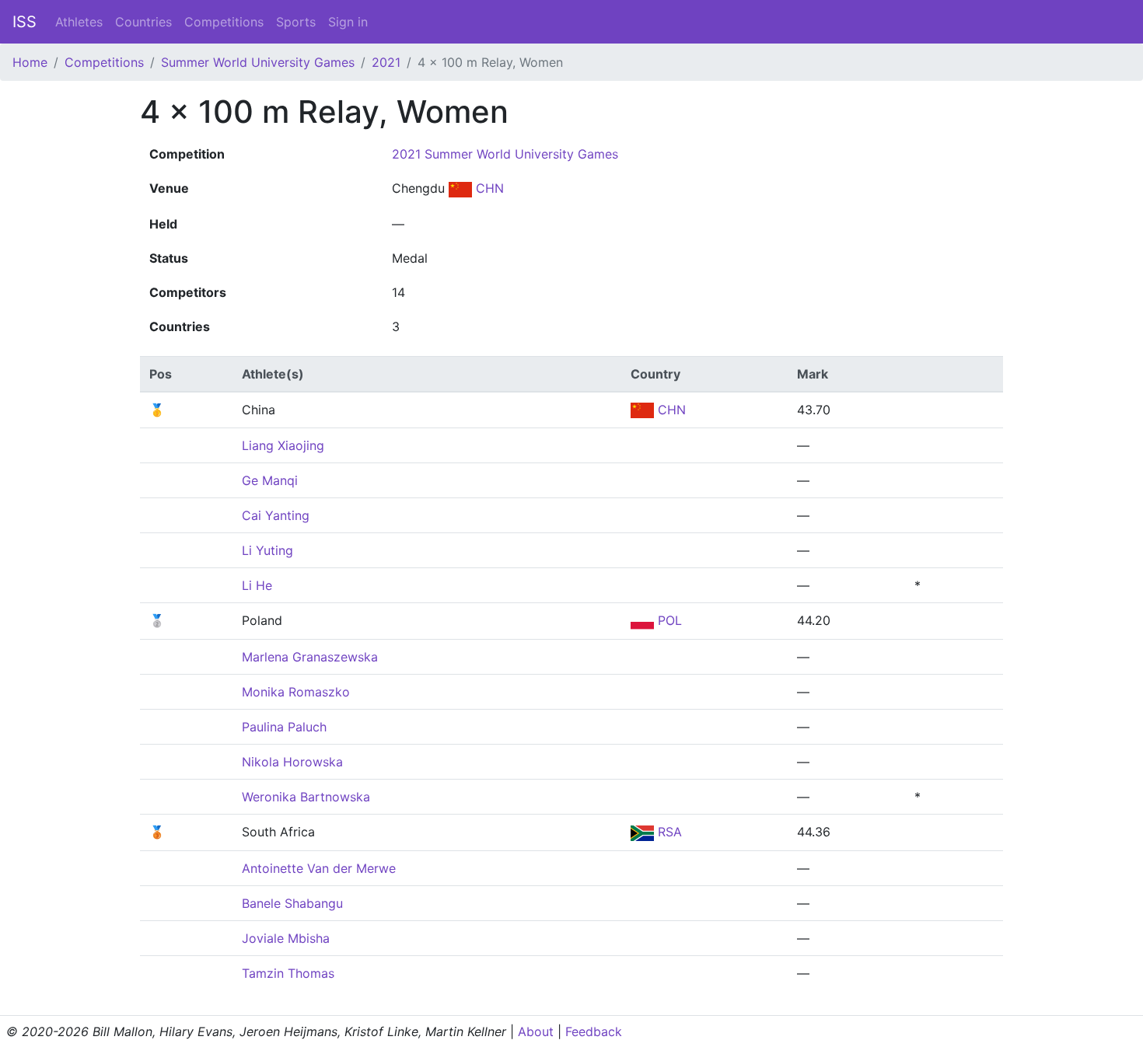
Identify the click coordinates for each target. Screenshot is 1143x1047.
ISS (24, 21)
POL (668, 620)
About (536, 1031)
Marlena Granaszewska (310, 657)
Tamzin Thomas (288, 973)
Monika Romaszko (296, 692)
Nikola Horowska (292, 762)
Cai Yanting (275, 515)
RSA (668, 831)
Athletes (79, 22)
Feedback (593, 1031)
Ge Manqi (270, 480)
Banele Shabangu (292, 903)
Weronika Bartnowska (306, 796)
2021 (386, 62)
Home (29, 62)
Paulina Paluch (284, 727)
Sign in (348, 22)
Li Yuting (267, 550)
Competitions (224, 22)
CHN (488, 188)
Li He (257, 585)
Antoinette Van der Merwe (319, 868)
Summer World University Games (258, 62)
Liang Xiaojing (283, 445)
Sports (296, 22)
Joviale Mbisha (286, 938)
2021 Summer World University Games (505, 154)
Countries (143, 22)
